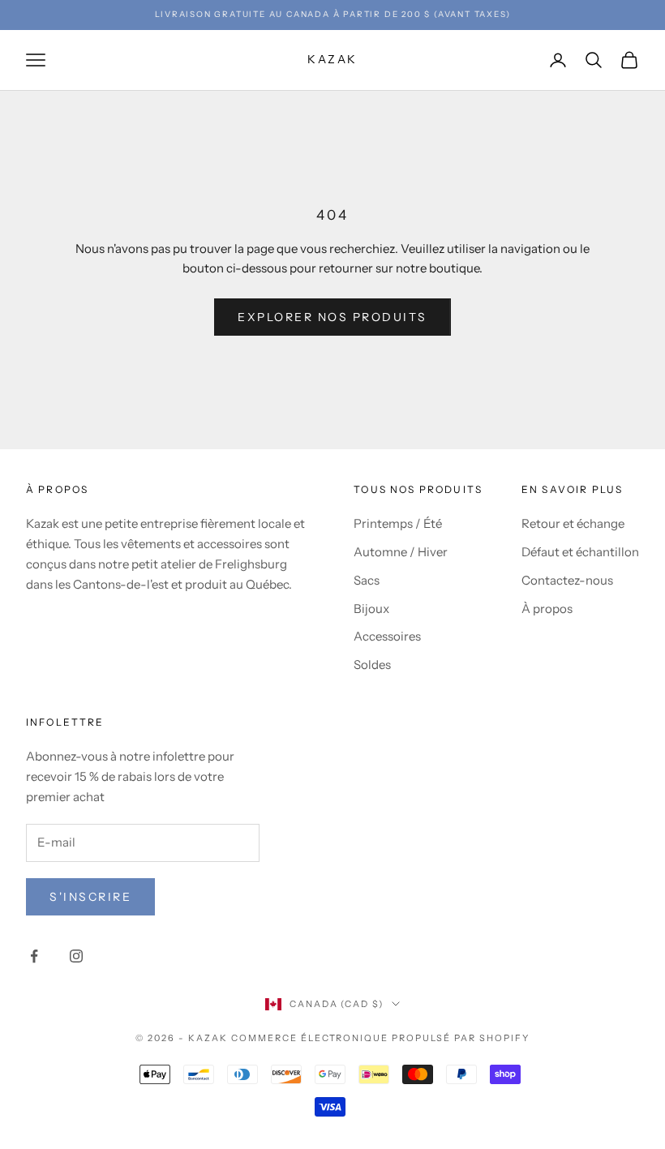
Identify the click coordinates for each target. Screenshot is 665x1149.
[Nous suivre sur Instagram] (76, 956)
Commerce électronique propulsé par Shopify (380, 1038)
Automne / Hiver (401, 551)
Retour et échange (572, 523)
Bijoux (371, 608)
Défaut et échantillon (580, 551)
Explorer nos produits (332, 317)
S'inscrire (90, 897)
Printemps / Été (398, 523)
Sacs (367, 580)
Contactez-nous (567, 580)
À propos (547, 608)
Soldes (372, 664)
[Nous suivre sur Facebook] (34, 956)
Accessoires (387, 636)
